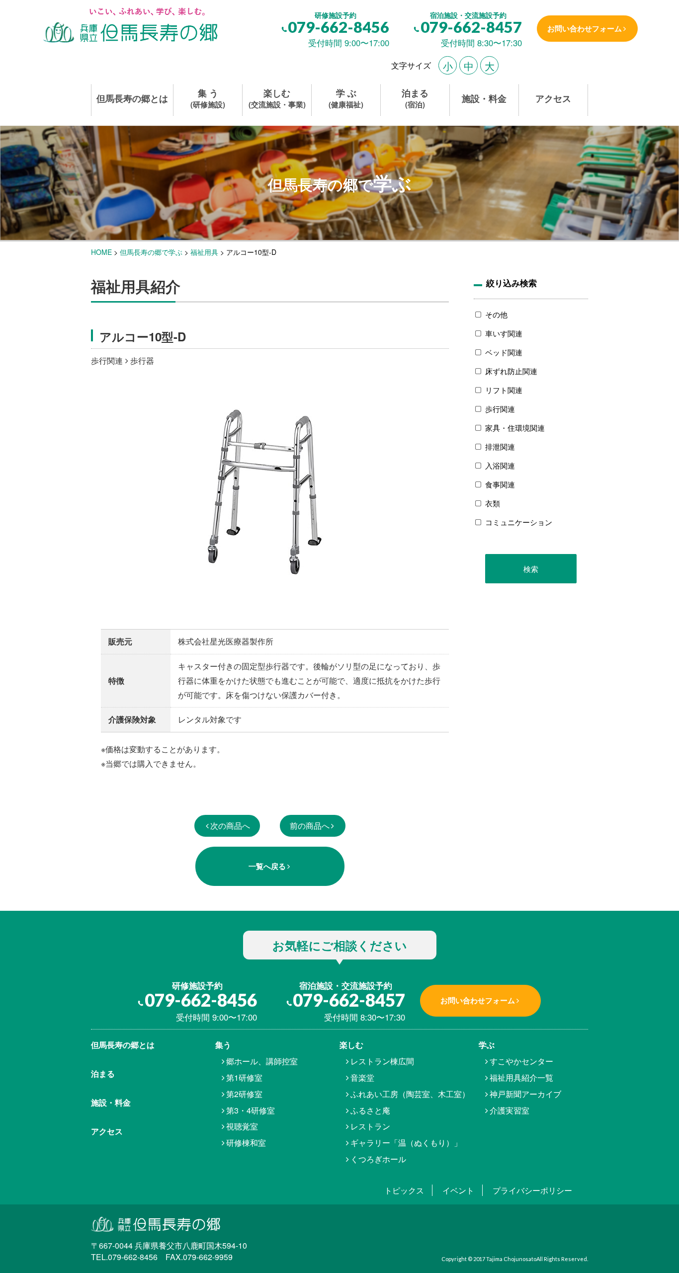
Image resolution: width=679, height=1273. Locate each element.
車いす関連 (503, 333)
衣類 (492, 503)
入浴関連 (500, 465)
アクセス (553, 98)
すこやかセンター (521, 1061)
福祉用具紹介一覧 (521, 1077)
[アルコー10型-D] (129, 26)
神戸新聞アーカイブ (525, 1094)
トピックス (404, 1190)
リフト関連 (503, 390)
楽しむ (277, 98)
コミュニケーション (518, 522)
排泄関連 (500, 446)
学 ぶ (346, 98)
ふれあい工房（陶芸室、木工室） (410, 1094)
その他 (496, 314)
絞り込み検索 (511, 283)
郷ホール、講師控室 (262, 1061)
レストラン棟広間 (382, 1061)
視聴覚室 (242, 1126)
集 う (207, 98)
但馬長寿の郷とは (132, 98)
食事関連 (500, 484)
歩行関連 (500, 408)
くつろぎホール (378, 1159)
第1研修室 (244, 1077)
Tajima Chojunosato (511, 1259)
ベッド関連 (503, 352)
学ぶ (487, 1044)
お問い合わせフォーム (584, 28)
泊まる (415, 98)
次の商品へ (230, 825)
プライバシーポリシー (532, 1190)
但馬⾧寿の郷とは (123, 1044)
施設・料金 (484, 98)
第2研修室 (244, 1094)
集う (223, 1044)
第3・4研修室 (250, 1110)
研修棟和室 (246, 1142)
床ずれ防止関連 (511, 371)
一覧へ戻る (267, 866)
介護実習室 (509, 1110)
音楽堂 (362, 1077)
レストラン (370, 1126)
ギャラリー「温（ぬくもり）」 (406, 1142)
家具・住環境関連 (515, 427)
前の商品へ (310, 825)
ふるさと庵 (370, 1110)
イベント (458, 1190)
